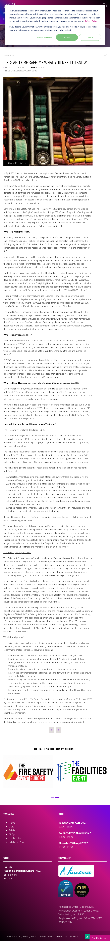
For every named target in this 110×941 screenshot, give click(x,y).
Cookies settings (44, 37)
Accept (67, 37)
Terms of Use (61, 936)
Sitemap (73, 936)
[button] (106, 55)
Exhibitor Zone (17, 841)
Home (12, 822)
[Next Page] (58, 730)
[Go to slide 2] (52, 797)
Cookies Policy (45, 936)
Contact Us (15, 838)
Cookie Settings (100, 938)
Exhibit (12, 830)
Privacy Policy (29, 936)
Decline (90, 37)
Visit (11, 826)
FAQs (12, 834)
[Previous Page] (51, 730)
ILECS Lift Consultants (15, 67)
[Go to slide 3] (57, 797)
